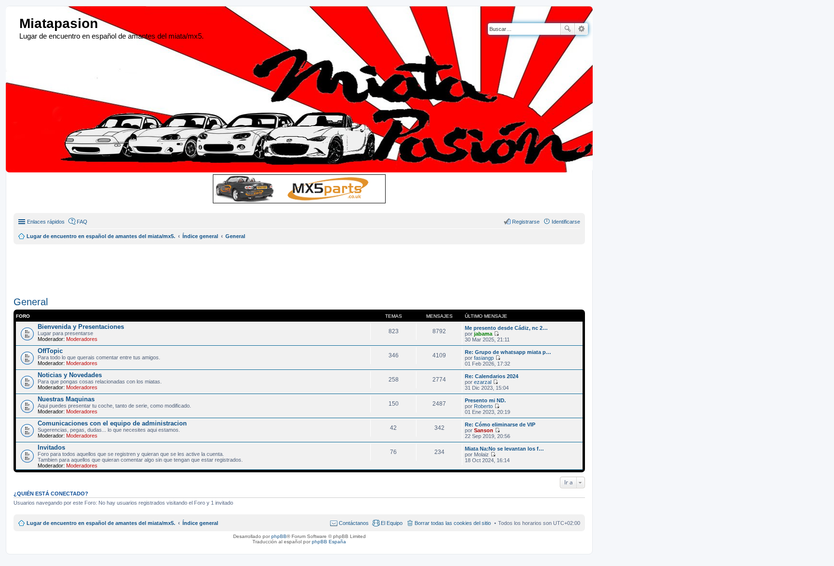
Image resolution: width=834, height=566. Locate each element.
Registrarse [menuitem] (526, 222)
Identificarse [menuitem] (566, 222)
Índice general (200, 523)
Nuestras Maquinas (66, 399)
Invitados (51, 447)
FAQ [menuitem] (82, 222)
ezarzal (482, 382)
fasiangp (484, 358)
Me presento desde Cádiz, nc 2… (506, 328)
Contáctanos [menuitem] (354, 523)
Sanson (483, 430)
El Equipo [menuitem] (392, 523)
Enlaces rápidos (46, 222)
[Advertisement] (248, 266)
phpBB (279, 536)
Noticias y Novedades (70, 375)
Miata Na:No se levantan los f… (504, 449)
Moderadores (81, 339)
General (31, 302)
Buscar (567, 29)
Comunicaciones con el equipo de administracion (112, 423)
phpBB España (329, 541)
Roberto (483, 406)
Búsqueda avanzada (581, 29)
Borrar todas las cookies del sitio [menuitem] (453, 523)
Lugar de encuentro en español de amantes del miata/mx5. (101, 523)
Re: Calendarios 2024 (491, 376)
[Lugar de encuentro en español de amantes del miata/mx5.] (13, 24)
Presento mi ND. (485, 400)
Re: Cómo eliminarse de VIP (500, 424)
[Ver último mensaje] (496, 334)
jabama (483, 334)
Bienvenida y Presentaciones (81, 326)
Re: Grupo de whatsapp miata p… (508, 352)
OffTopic (50, 350)
